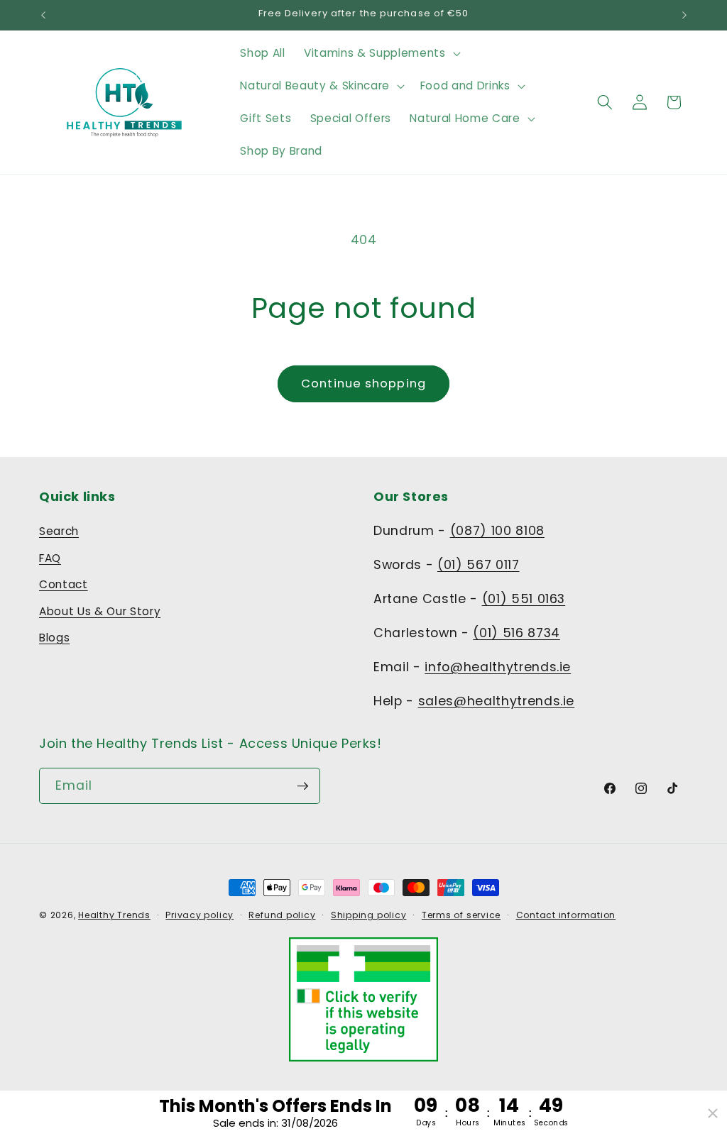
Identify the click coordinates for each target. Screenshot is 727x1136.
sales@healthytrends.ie (496, 701)
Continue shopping (363, 383)
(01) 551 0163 (524, 598)
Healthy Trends (114, 915)
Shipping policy (369, 915)
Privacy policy (199, 915)
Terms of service (461, 915)
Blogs (54, 637)
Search (59, 531)
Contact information (566, 915)
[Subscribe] (302, 786)
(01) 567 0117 (478, 564)
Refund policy (281, 915)
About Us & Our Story (99, 611)
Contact (63, 584)
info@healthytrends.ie (498, 666)
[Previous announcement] (43, 15)
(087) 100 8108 (497, 530)
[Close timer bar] (712, 1113)
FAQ (50, 558)
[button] (380, 53)
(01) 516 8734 (516, 632)
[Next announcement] (684, 15)
